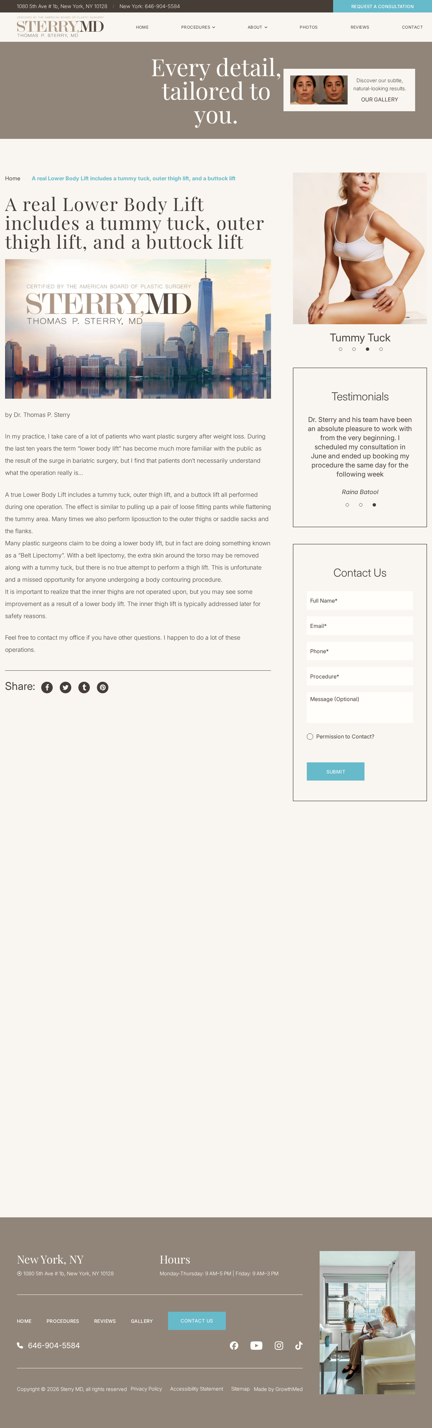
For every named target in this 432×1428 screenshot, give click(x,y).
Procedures (63, 1321)
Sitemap (240, 1389)
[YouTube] (256, 1345)
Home (12, 178)
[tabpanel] (360, 258)
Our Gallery (379, 99)
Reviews (105, 1321)
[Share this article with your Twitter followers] (65, 686)
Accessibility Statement (196, 1389)
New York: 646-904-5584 (149, 6)
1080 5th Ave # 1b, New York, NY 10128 (62, 6)
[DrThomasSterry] (234, 1345)
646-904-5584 (54, 1345)
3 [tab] (367, 349)
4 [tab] (381, 349)
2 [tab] (354, 349)
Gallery (142, 1321)
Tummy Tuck (360, 337)
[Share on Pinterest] (102, 686)
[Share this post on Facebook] (47, 686)
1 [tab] (340, 349)
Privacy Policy (146, 1389)
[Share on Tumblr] (84, 686)
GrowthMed (289, 1389)
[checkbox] (340, 736)
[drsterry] (279, 1345)
